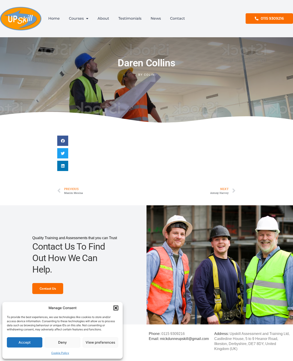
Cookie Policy (60, 353)
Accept (25, 342)
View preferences (100, 342)
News (156, 18)
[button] (116, 308)
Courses (76, 18)
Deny (62, 342)
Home (54, 18)
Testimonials (129, 18)
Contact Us (48, 288)
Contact (177, 18)
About (103, 18)
